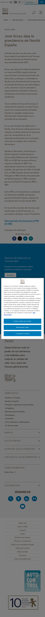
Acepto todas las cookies (22, 321)
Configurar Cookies (22, 333)
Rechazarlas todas (22, 327)
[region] (22, 308)
